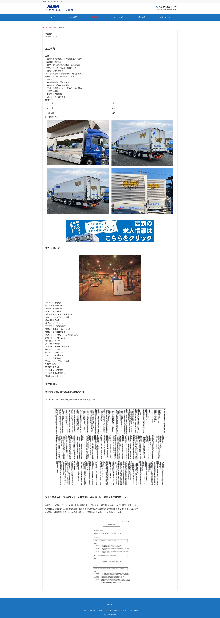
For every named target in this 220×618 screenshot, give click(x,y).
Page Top (110, 604)
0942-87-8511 (168, 7)
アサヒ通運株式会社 (110, 615)
